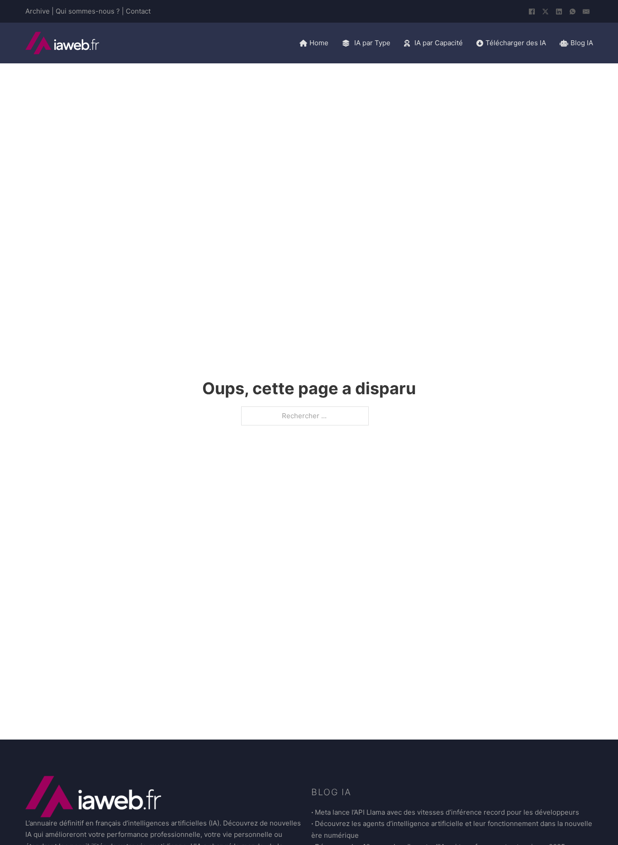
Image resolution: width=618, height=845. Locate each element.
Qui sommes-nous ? (88, 11)
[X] (545, 11)
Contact (138, 11)
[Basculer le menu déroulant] (346, 43)
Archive (37, 11)
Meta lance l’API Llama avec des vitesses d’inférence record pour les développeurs (447, 812)
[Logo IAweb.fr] (62, 43)
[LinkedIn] (559, 11)
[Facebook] (532, 11)
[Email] (586, 11)
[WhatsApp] (573, 11)
